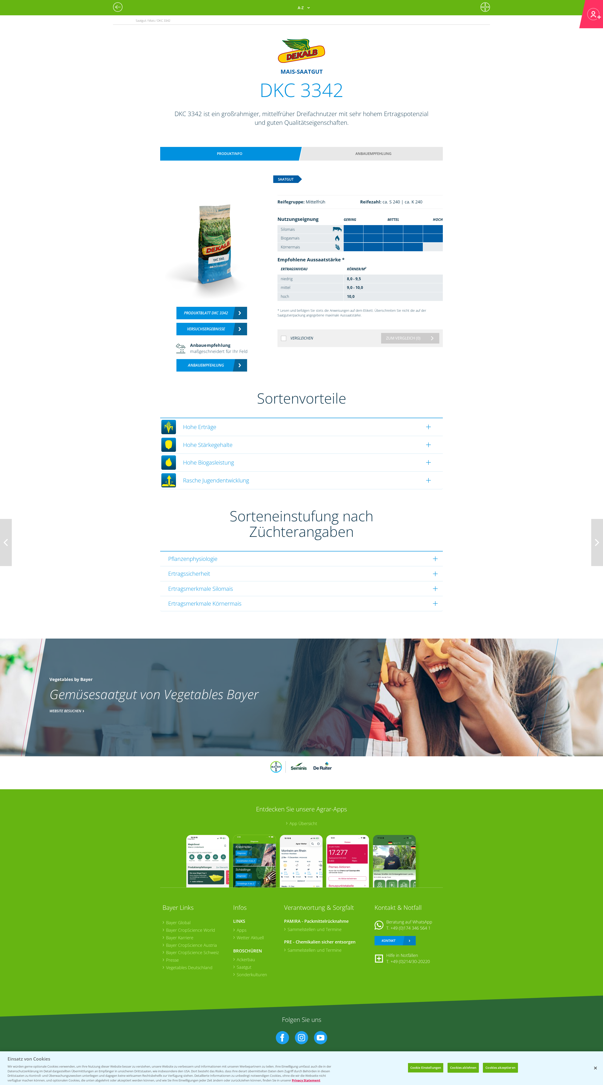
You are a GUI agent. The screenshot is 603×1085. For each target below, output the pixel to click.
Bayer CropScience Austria (191, 945)
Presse (172, 960)
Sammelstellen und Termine (315, 929)
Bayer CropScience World (190, 930)
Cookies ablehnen (463, 1067)
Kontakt (388, 940)
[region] (301, 1068)
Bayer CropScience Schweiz (192, 952)
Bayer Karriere (179, 937)
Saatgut (244, 967)
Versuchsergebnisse (206, 329)
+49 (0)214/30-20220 (410, 961)
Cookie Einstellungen (425, 1067)
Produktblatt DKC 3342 (206, 313)
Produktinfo (229, 153)
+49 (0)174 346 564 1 (411, 928)
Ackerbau (246, 959)
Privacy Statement (306, 1080)
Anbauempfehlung (373, 153)
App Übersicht (303, 823)
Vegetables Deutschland (189, 967)
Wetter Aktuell (250, 937)
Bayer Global (178, 922)
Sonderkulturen (252, 974)
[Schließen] (595, 1068)
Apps (241, 930)
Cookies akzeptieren (500, 1067)
